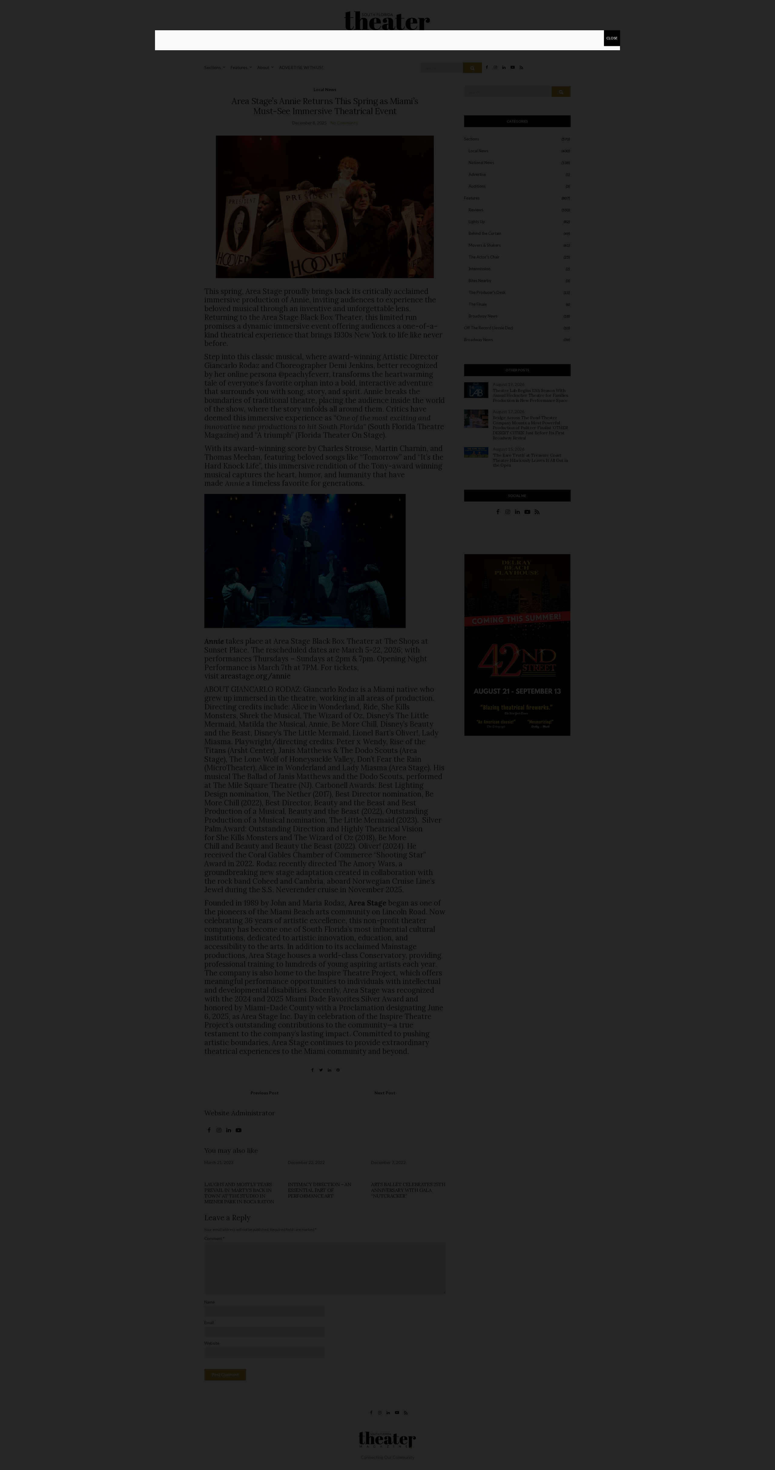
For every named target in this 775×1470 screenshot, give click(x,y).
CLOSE (612, 38)
